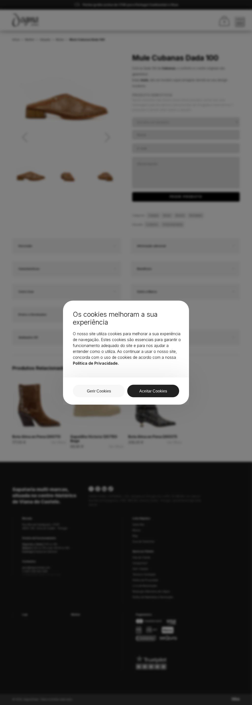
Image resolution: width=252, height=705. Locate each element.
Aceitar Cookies (153, 391)
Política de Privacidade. (96, 362)
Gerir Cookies (99, 391)
